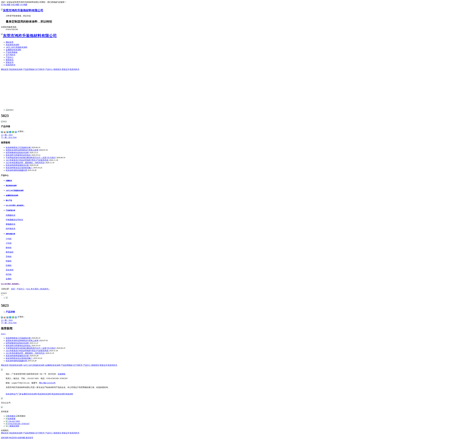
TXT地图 (23, 5)
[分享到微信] (13, 132)
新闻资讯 (9, 60)
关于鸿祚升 (10, 55)
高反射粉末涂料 (12, 45)
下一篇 (8, 137)
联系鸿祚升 (10, 65)
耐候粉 (9, 248)
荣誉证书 (9, 62)
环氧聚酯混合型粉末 (14, 220)
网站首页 (9, 42)
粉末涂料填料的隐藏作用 (16, 170)
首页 (13, 289)
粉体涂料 (69, 394)
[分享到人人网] (10, 132)
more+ (3, 334)
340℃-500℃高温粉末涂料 (16, 47)
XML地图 (15, 5)
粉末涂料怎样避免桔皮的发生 (18, 155)
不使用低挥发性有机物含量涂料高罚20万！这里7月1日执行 (31, 158)
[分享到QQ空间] (2, 132)
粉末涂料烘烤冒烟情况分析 (17, 165)
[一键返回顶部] (12, 426)
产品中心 (9, 57)
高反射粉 (9, 270)
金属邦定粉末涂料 (29, 394)
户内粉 (9, 239)
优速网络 (61, 374)
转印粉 (9, 274)
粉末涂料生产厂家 (13, 394)
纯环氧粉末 (10, 229)
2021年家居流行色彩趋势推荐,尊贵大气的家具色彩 (27, 160)
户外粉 (9, 243)
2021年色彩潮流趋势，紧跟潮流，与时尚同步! (25, 163)
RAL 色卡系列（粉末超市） (10, 284)
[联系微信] (11, 416)
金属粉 (9, 279)
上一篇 (7, 135)
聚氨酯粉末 (10, 224)
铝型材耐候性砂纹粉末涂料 (17, 153)
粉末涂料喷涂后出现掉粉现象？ (19, 168)
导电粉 (9, 257)
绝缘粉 (9, 261)
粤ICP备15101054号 (47, 383)
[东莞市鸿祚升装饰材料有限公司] (22, 10)
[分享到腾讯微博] (7, 132)
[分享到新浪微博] (5, 132)
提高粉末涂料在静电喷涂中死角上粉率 (22, 150)
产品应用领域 (11, 52)
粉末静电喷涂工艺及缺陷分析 (18, 147)
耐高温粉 (9, 252)
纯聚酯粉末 (10, 215)
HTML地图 (5, 5)
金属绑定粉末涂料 (13, 50)
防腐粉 (9, 265)
